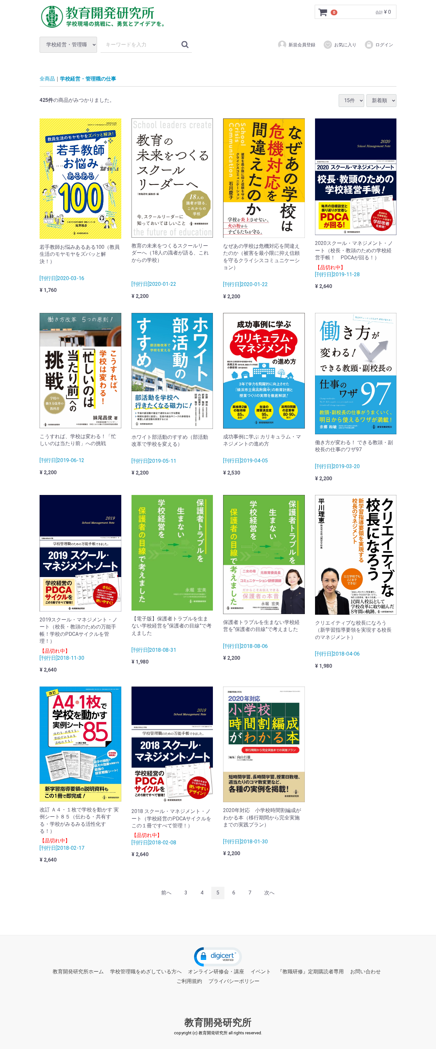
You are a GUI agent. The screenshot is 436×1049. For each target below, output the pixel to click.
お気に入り (345, 44)
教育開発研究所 (218, 1022)
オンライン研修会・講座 (216, 972)
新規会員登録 (302, 44)
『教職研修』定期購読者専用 (310, 972)
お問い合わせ (365, 972)
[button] (218, 957)
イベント (261, 972)
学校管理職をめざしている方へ (146, 972)
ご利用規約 (189, 981)
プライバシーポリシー (233, 981)
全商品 (47, 79)
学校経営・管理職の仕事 (88, 79)
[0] (323, 12)
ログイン (384, 44)
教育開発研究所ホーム (78, 972)
